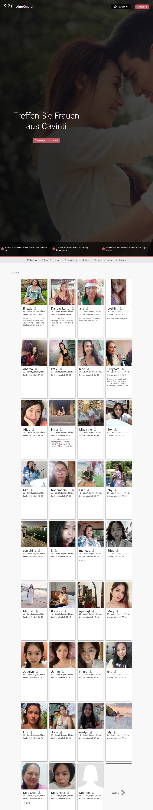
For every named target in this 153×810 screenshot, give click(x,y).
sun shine (29, 550)
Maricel (28, 611)
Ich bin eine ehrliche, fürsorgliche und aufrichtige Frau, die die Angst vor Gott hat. (62, 322)
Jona (54, 732)
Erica (110, 550)
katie (54, 369)
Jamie (55, 672)
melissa (84, 550)
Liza (82, 490)
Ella (25, 732)
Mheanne (85, 429)
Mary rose (58, 793)
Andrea (28, 369)
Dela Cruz (29, 793)
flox (109, 429)
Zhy (109, 490)
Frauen (56, 260)
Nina (54, 429)
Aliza (26, 429)
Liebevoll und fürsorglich (117, 319)
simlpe (82, 561)
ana (81, 308)
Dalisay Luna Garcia (60, 308)
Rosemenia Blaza (60, 490)
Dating (85, 260)
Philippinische (71, 260)
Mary (110, 611)
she (109, 672)
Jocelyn (28, 672)
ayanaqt (84, 611)
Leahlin (112, 308)
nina (82, 369)
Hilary (83, 672)
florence (56, 611)
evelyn (83, 732)
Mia (25, 490)
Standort (98, 260)
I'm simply (27, 803)
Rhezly (27, 308)
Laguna (110, 260)
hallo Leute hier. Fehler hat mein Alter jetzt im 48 (89, 320)
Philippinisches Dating (37, 260)
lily (109, 732)
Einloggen (142, 7)
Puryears (113, 369)
